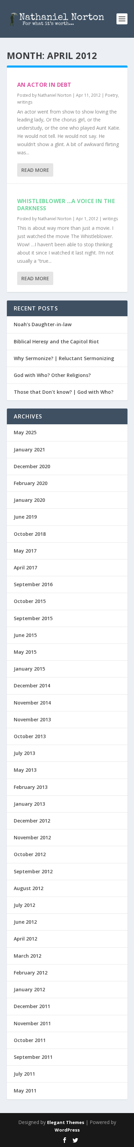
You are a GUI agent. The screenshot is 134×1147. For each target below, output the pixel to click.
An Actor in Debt (44, 84)
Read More (35, 170)
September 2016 (33, 584)
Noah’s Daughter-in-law (42, 324)
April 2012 (25, 938)
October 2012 (30, 854)
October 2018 (30, 534)
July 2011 (24, 1074)
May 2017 (25, 550)
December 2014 (32, 685)
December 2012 (32, 820)
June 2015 (25, 635)
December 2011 (32, 1006)
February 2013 (30, 787)
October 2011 (30, 1040)
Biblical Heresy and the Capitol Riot (56, 341)
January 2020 (29, 500)
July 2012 (24, 905)
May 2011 (25, 1090)
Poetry (111, 95)
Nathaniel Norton (54, 95)
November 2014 (32, 702)
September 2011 (33, 1057)
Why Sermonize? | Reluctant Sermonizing (64, 358)
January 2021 (29, 449)
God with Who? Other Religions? (52, 375)
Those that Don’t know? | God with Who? (63, 392)
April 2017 (25, 567)
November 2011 (32, 1023)
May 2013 (25, 770)
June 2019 (25, 516)
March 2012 (27, 956)
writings (24, 102)
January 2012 (29, 989)
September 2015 (33, 618)
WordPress (67, 1130)
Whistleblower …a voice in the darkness (66, 204)
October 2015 (30, 601)
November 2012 (32, 837)
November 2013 (32, 719)
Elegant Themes (65, 1122)
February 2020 (30, 483)
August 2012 (28, 888)
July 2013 (24, 753)
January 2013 (29, 804)
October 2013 (30, 736)
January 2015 (29, 668)
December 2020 (32, 466)
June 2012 (25, 922)
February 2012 (30, 972)
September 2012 (33, 871)
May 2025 (25, 432)
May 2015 (25, 652)
